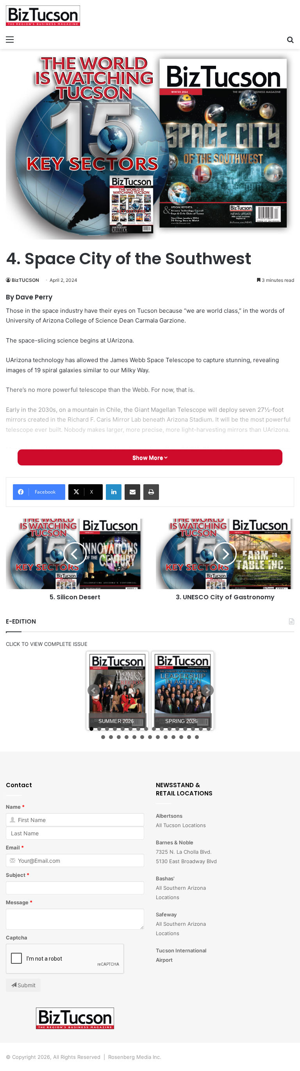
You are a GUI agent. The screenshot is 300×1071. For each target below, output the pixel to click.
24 (158, 737)
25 (166, 737)
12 (177, 729)
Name (13, 807)
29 (197, 737)
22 (142, 737)
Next (207, 690)
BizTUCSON (25, 280)
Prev (94, 690)
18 (111, 737)
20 (127, 737)
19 (119, 737)
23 (150, 737)
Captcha (16, 937)
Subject (15, 875)
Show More (148, 457)
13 (185, 729)
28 (189, 737)
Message (17, 902)
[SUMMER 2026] (117, 690)
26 (173, 737)
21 (134, 737)
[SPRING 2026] (183, 690)
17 (103, 737)
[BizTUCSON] (43, 15)
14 (193, 729)
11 (169, 729)
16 (209, 729)
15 (201, 729)
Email (13, 847)
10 (162, 729)
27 (181, 737)
